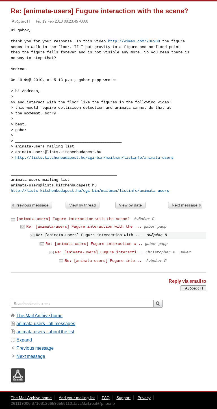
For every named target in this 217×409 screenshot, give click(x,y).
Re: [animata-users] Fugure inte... (103, 260)
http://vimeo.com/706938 (134, 41)
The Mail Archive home (39, 315)
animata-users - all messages (45, 323)
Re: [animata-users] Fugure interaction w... (94, 244)
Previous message (32, 205)
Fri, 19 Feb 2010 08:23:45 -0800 (62, 21)
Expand (24, 340)
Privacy (144, 397)
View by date (130, 205)
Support (123, 397)
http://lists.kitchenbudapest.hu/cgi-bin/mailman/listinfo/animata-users (94, 157)
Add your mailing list (77, 397)
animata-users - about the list (45, 331)
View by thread (82, 205)
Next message (185, 205)
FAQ (106, 397)
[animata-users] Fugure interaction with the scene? (72, 219)
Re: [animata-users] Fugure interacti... (99, 252)
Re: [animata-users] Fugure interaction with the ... (84, 226)
